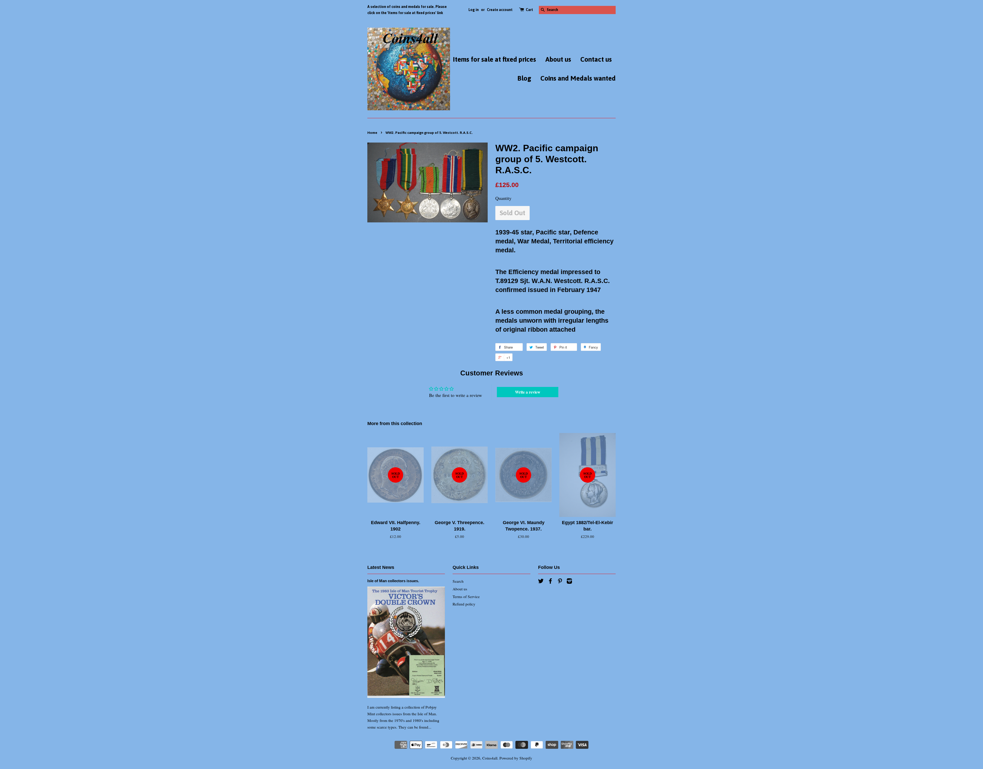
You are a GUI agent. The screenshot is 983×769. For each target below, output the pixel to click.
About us (558, 59)
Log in (473, 10)
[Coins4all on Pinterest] (560, 581)
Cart (529, 10)
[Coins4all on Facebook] (550, 581)
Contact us (596, 59)
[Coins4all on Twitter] (541, 581)
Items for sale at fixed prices (494, 59)
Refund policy (464, 603)
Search (458, 581)
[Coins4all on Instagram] (569, 581)
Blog (524, 78)
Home (372, 133)
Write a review (527, 392)
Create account (499, 10)
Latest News (380, 567)
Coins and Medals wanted (578, 78)
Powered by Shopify (515, 758)
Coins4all (489, 758)
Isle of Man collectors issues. (393, 581)
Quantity (503, 198)
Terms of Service (466, 596)
